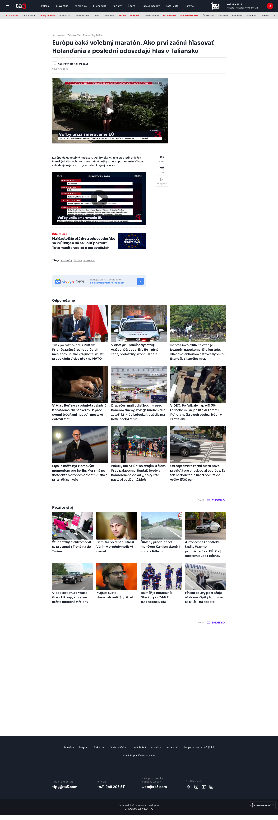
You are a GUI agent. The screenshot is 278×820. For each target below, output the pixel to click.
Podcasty (237, 15)
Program (84, 747)
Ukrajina (134, 15)
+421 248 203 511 (111, 787)
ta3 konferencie (189, 15)
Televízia (69, 747)
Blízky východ (47, 15)
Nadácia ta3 (266, 15)
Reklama (99, 747)
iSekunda (251, 15)
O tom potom (81, 15)
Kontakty (156, 747)
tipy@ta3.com (64, 787)
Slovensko (62, 6)
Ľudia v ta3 (172, 747)
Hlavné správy (151, 15)
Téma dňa (108, 15)
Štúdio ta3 (208, 15)
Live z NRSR (29, 15)
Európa (78, 260)
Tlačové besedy (150, 6)
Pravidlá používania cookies (139, 755)
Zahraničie (80, 6)
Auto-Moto (172, 6)
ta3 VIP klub (169, 15)
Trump (122, 15)
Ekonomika (99, 6)
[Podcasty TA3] (215, 6)
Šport (131, 6)
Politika (45, 6)
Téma (96, 15)
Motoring (223, 15)
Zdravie (189, 6)
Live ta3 (13, 15)
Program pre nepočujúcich (198, 747)
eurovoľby (66, 260)
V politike (64, 15)
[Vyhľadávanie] (270, 6)
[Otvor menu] (8, 6)
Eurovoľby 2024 (92, 35)
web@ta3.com (154, 787)
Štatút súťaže (118, 747)
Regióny (117, 6)
